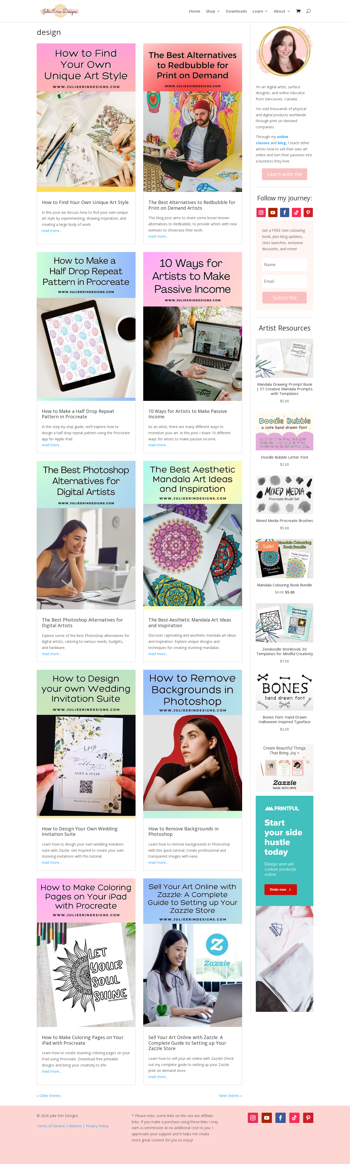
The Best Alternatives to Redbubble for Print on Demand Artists (191, 205)
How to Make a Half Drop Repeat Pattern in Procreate (78, 414)
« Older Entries (49, 1095)
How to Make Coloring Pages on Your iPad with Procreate (82, 1040)
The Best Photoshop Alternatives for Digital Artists (82, 622)
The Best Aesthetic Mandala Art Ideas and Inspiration (189, 622)
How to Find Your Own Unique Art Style (85, 202)
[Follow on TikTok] (296, 212)
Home (194, 11)
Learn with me (284, 174)
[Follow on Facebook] (284, 212)
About (279, 11)
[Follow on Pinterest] (308, 212)
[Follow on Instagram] (261, 212)
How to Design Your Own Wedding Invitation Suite (80, 831)
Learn (258, 11)
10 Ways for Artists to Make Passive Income (187, 414)
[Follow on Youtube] (272, 212)
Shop (210, 11)
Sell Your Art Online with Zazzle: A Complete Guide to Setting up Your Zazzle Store (187, 1042)
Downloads (236, 11)
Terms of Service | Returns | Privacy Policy (72, 1125)
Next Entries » (230, 1095)
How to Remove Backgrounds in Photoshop (183, 831)
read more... (51, 230)
